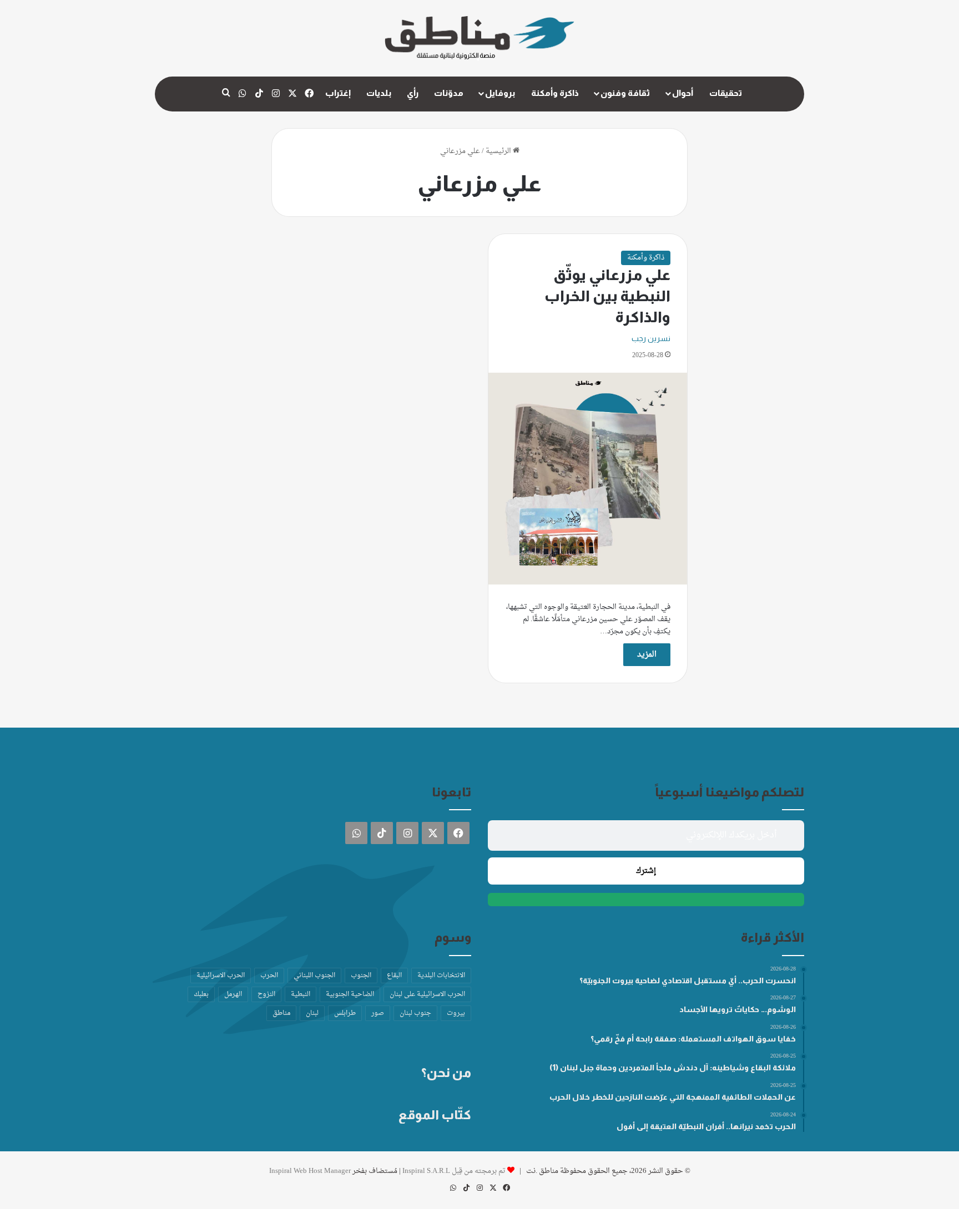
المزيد (647, 654)
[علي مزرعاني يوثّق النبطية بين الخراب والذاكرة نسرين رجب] (587, 479)
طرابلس (345, 1013)
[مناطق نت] (479, 38)
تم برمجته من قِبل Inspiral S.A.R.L (454, 1171)
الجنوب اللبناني (314, 975)
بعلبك (201, 994)
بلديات (378, 93)
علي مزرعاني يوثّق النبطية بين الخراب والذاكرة (607, 296)
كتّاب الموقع (434, 1115)
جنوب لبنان (415, 1013)
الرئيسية (499, 151)
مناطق (281, 1013)
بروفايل (500, 93)
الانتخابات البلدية (441, 975)
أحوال (682, 93)
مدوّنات (448, 93)
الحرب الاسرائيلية (220, 975)
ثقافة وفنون (625, 93)
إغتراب (338, 93)
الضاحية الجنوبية (350, 994)
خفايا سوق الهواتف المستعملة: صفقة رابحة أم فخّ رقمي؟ (693, 1038)
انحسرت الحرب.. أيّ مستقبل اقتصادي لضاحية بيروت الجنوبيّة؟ (687, 980)
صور (377, 1013)
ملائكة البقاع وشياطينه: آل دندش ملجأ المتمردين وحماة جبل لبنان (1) (672, 1067)
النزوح (266, 994)
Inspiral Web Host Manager (310, 1171)
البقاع (394, 975)
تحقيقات (725, 93)
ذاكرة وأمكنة (555, 93)
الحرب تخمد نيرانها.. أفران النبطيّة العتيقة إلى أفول (706, 1126)
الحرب (269, 975)
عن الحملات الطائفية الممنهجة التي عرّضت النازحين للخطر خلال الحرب (672, 1097)
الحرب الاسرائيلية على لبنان (427, 994)
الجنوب (361, 975)
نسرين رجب (651, 338)
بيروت (456, 1013)
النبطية (300, 994)
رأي (412, 93)
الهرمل (233, 994)
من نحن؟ (446, 1072)
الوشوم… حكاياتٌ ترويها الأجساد (737, 1009)
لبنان (312, 1013)
